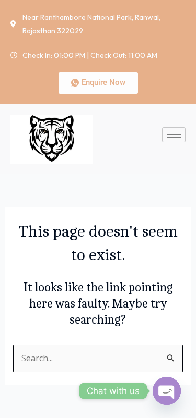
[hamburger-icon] (174, 134)
